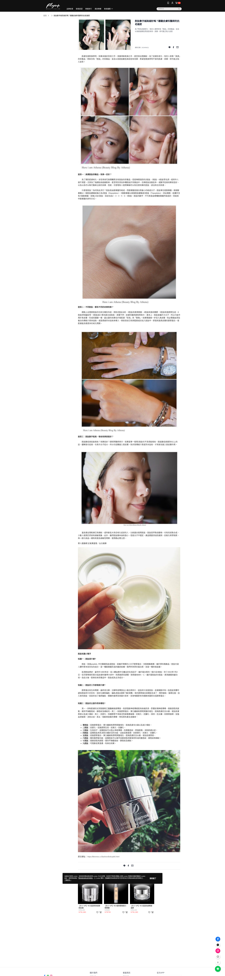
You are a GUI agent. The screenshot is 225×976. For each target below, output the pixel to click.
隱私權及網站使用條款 (86, 878)
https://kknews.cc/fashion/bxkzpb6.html (103, 857)
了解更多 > (67, 880)
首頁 (45, 15)
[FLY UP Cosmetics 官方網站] (52, 6)
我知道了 (153, 878)
